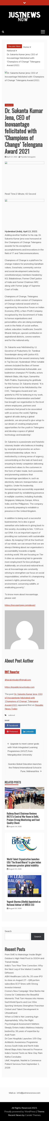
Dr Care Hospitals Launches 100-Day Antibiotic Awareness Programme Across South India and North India (23, 1042)
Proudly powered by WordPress (20, 1111)
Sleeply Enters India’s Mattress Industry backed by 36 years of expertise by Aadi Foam (24, 1031)
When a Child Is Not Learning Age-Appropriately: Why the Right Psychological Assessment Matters (22, 1020)
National (9, 105)
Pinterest (13, 731)
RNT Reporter (12, 672)
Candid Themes (33, 1115)
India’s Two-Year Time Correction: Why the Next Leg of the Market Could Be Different (24, 969)
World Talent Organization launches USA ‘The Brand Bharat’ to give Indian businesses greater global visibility (24, 862)
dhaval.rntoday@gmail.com (18, 679)
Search (8, 931)
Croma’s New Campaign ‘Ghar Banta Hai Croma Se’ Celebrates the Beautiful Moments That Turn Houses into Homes (24, 995)
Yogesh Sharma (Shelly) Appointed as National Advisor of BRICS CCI (23, 903)
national (11, 715)
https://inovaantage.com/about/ (20, 605)
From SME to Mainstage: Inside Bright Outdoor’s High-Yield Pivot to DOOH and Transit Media (24, 958)
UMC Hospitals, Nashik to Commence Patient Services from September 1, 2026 (23, 1064)
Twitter (29, 725)
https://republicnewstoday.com (19, 687)
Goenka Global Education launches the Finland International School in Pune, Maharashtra (25, 768)
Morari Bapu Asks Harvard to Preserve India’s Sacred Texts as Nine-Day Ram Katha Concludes (23, 1053)
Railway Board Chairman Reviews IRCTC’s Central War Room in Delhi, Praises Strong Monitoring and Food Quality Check (23, 818)
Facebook (13, 725)
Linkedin (29, 731)
